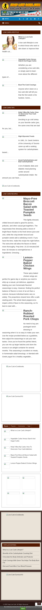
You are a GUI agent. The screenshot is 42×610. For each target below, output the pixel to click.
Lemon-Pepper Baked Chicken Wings (28, 263)
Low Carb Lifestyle (11, 32)
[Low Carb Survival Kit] (21, 407)
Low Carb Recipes (10, 194)
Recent (6, 426)
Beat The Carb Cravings (27, 85)
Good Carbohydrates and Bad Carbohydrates (27, 161)
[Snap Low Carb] (21, 3)
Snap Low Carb (12, 604)
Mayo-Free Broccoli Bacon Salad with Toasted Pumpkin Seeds (30, 207)
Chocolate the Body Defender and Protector (18, 557)
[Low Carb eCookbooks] (21, 187)
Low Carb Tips (8, 107)
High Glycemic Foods (26, 136)
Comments (21, 426)
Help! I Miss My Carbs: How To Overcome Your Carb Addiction (28, 113)
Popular (13, 426)
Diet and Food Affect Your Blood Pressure (17, 566)
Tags (28, 426)
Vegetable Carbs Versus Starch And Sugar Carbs (27, 60)
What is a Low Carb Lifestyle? (25, 37)
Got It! (23, 608)
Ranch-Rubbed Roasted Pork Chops (31, 315)
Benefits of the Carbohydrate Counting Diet (17, 553)
